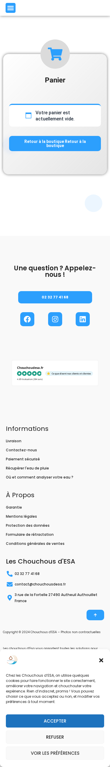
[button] (101, 660)
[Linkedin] (83, 319)
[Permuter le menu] (11, 8)
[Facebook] (27, 319)
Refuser (55, 737)
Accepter (55, 721)
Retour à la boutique (44, 141)
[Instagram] (55, 319)
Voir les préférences (55, 753)
